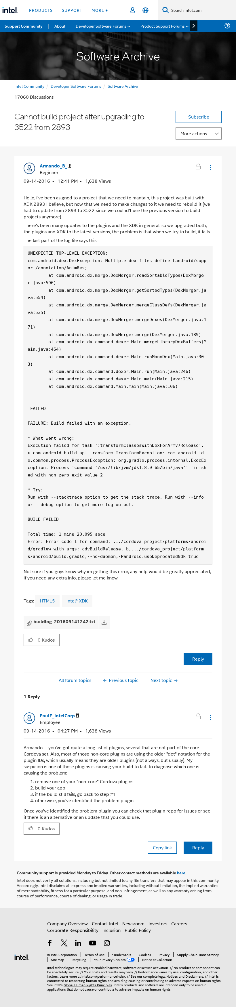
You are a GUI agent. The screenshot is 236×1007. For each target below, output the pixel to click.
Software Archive (123, 86)
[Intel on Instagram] (107, 943)
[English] (145, 10)
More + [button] (100, 10)
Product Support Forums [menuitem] (162, 26)
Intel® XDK (77, 600)
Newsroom (133, 923)
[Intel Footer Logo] (21, 956)
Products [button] (41, 10)
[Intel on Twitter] (64, 943)
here (181, 872)
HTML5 (47, 600)
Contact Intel (105, 923)
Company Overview (67, 923)
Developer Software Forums (76, 86)
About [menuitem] (59, 26)
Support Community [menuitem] (23, 26)
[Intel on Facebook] (50, 943)
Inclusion (111, 930)
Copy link (162, 847)
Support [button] (72, 10)
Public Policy (138, 930)
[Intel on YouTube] (93, 943)
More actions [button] (193, 133)
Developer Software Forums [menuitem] (101, 26)
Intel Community (29, 86)
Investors (158, 923)
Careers (179, 923)
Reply (198, 658)
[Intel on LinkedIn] (78, 943)
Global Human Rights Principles (88, 984)
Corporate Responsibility (72, 930)
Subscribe (198, 116)
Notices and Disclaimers (184, 976)
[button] (210, 167)
